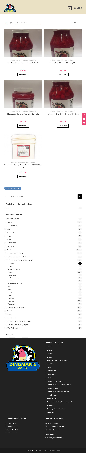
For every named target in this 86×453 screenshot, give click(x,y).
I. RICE (9, 229)
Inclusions (11, 281)
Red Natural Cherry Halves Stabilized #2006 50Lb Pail (23, 166)
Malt (9, 287)
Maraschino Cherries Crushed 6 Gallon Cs (23, 114)
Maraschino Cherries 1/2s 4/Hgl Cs (63, 63)
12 (75, 23)
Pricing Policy (11, 423)
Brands (9, 250)
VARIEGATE (10, 232)
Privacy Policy (11, 432)
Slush (9, 295)
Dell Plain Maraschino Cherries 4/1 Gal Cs (23, 63)
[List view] (11, 23)
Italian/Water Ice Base (15, 284)
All (81, 23)
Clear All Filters (12, 188)
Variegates (11, 304)
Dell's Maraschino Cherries (28, 60)
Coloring (10, 266)
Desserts (9, 311)
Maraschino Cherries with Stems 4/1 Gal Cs (63, 114)
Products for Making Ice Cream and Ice (20, 260)
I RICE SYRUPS (11, 243)
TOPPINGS (10, 246)
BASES (9, 239)
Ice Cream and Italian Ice (15, 253)
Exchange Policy (12, 429)
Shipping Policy (12, 426)
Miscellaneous (11, 318)
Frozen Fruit (12, 275)
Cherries (12, 60)
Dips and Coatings (14, 269)
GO (80, 196)
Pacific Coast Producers (28, 162)
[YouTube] (84, 119)
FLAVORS (10, 222)
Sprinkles (11, 298)
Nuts (9, 289)
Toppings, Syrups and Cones (16, 307)
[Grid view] (6, 23)
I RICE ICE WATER (12, 226)
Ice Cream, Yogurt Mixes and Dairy (18, 257)
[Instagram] (84, 123)
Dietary (9, 314)
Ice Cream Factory (13, 219)
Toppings (11, 301)
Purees (10, 292)
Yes (8, 208)
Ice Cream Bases (13, 278)
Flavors (10, 272)
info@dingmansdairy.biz (54, 437)
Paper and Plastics (13, 328)
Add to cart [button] (23, 74)
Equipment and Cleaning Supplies (18, 325)
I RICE (9, 236)
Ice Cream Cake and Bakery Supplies (19, 321)
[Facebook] (84, 115)
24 (77, 23)
